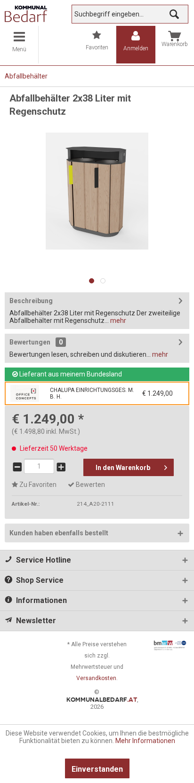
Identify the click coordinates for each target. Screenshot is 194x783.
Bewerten (89, 484)
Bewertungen (29, 342)
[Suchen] (174, 14)
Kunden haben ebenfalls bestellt (58, 533)
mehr (117, 320)
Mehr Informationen (145, 740)
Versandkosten (96, 678)
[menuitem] (19, 44)
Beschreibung (31, 301)
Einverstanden (97, 769)
